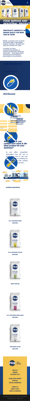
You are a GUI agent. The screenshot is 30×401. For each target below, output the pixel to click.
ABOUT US (15, 370)
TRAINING (15, 372)
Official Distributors (15, 383)
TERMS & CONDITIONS (15, 391)
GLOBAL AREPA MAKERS (15, 378)
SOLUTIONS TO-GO (15, 374)
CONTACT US (15, 387)
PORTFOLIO (15, 381)
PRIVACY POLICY (15, 389)
